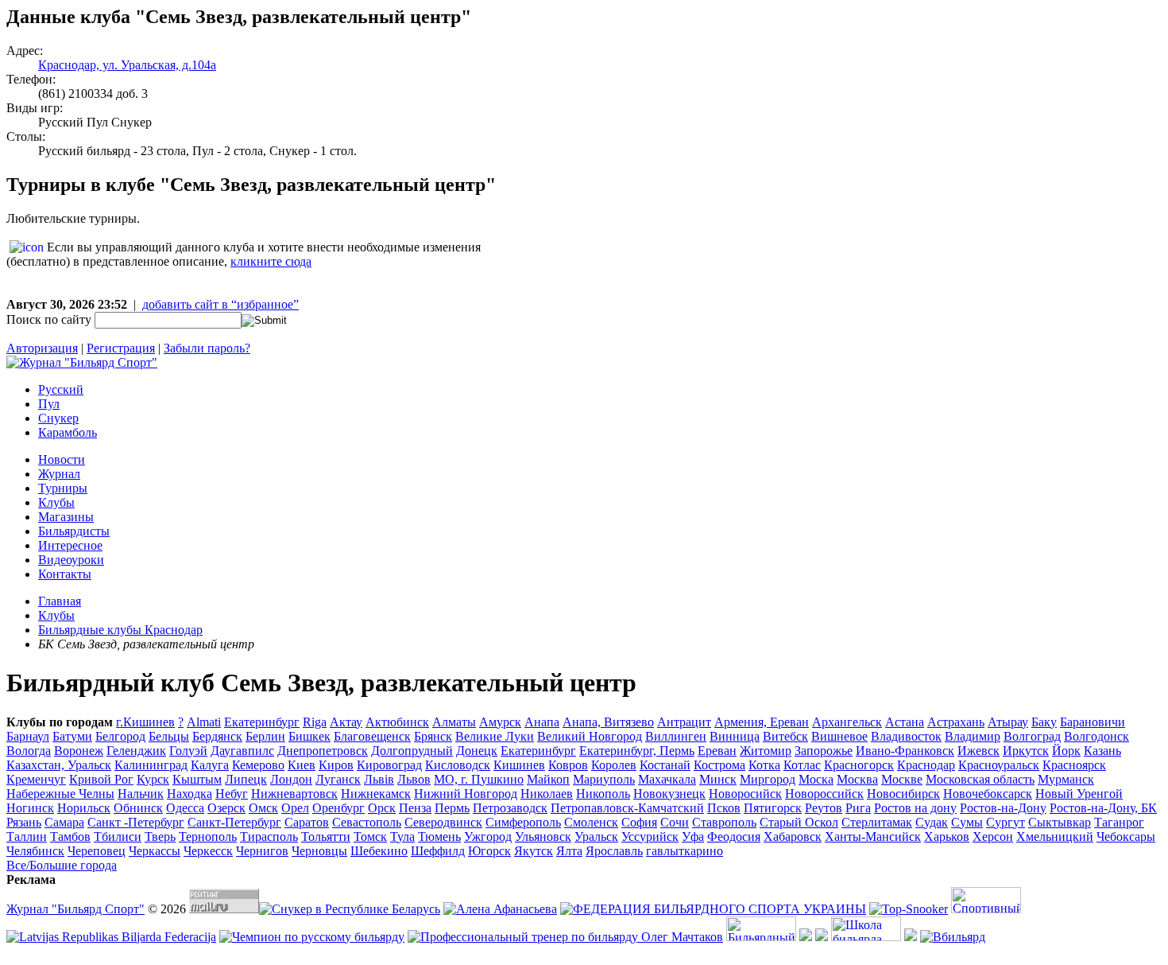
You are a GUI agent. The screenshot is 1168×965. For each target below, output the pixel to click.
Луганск (338, 779)
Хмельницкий (1054, 836)
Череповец (97, 851)
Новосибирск (903, 793)
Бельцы (169, 736)
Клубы (56, 502)
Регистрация (121, 348)
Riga (315, 722)
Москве (901, 779)
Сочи (674, 822)
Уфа (693, 836)
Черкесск (208, 851)
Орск (382, 808)
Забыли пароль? (207, 348)
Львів (379, 779)
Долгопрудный (412, 750)
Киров (336, 765)
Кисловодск (457, 765)
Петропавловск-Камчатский (627, 808)
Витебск (785, 736)
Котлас (802, 765)
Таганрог (1119, 822)
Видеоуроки (71, 559)
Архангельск (847, 722)
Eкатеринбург (262, 722)
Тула (402, 836)
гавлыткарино (684, 851)
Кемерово (258, 765)
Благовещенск (372, 736)
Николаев (546, 793)
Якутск (533, 851)
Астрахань (955, 722)
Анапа (541, 722)
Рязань (23, 822)
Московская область (980, 779)
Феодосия (733, 836)
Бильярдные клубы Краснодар (120, 629)
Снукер (58, 418)
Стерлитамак (876, 822)
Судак (931, 822)
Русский (60, 389)
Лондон (291, 779)
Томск (370, 836)
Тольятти (325, 836)
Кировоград (389, 765)
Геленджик (136, 750)
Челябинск (35, 851)
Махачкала (667, 779)
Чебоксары (1125, 836)
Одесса (185, 808)
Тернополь (208, 836)
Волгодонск (1096, 736)
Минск (718, 779)
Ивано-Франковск (905, 750)
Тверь (160, 836)
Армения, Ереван (761, 722)
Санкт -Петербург (135, 822)
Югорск (489, 851)
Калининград (151, 765)
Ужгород (488, 836)
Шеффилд (438, 851)
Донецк (476, 750)
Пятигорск (773, 808)
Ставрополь (724, 822)
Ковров (568, 765)
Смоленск (591, 822)
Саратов (306, 822)
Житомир (765, 750)
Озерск (226, 808)
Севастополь (366, 822)
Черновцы (319, 851)
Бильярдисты (74, 531)
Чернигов (262, 851)
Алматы (454, 722)
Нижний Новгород (465, 793)
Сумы (967, 822)
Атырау (1008, 722)
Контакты (64, 574)
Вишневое (839, 736)
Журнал (59, 474)
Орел (295, 808)
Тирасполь (269, 836)
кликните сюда (270, 261)
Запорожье (824, 750)
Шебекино (379, 851)
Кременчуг (36, 779)
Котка (764, 765)
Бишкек (309, 736)
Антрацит (684, 722)
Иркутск (1026, 750)
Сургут (1005, 822)
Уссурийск (650, 836)
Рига (858, 808)
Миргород (767, 779)
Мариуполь (604, 779)
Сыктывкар (1059, 822)
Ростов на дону (915, 808)
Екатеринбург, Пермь (636, 750)
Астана (904, 722)
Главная (59, 601)
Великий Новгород (589, 736)
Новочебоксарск (987, 793)
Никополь (603, 793)
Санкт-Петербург (234, 822)
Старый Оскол (799, 822)
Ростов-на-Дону (1003, 808)
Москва (857, 779)
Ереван (717, 750)
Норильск (83, 808)
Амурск (500, 722)
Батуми (72, 736)
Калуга (210, 765)
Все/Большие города (61, 865)
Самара (64, 822)
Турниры (62, 488)
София (639, 822)
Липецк (246, 779)
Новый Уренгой (1079, 793)
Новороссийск (824, 793)
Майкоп (548, 779)
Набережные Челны (60, 793)
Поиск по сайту (48, 319)
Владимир (972, 736)
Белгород (120, 736)
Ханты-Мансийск (873, 836)
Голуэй (188, 750)
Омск (263, 808)
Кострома (719, 765)
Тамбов (70, 836)
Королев (613, 765)
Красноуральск (998, 765)
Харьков (946, 836)
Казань (1102, 750)
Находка (189, 793)
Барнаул (27, 736)
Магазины (66, 516)
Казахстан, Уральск (58, 765)
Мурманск (1066, 779)
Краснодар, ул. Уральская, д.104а (127, 65)
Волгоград (1032, 736)
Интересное (70, 545)
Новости (61, 459)
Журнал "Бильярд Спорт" (75, 909)
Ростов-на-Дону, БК (1103, 808)
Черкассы (154, 851)
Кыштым (197, 779)
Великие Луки (494, 736)
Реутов (823, 808)
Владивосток (906, 736)
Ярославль (614, 851)
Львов (414, 779)
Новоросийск (745, 793)
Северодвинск (443, 822)
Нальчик (141, 793)
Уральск (596, 836)
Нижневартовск (294, 793)
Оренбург (338, 808)
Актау (346, 722)
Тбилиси (117, 836)
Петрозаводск (510, 808)
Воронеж (78, 750)
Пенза (415, 808)
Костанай (665, 765)
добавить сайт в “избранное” (220, 304)
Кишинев (519, 765)
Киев (301, 765)
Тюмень (439, 836)
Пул (49, 404)
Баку (1044, 722)
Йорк (1066, 750)
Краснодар (926, 765)
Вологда (28, 750)
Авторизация (42, 348)
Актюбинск (397, 722)
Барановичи (1092, 722)
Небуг (231, 793)
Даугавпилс (242, 750)
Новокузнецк (669, 793)
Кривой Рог (101, 779)
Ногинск (30, 808)
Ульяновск (543, 836)
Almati (204, 722)
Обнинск (138, 808)
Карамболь (67, 432)
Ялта (569, 851)
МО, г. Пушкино (479, 779)
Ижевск (978, 750)
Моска (816, 779)
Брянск (433, 736)
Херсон (993, 836)
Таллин (26, 836)
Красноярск (1074, 765)
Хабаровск (793, 836)
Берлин (265, 736)
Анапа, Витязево (608, 722)
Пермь (452, 808)
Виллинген (675, 736)
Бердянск (217, 736)
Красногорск (859, 765)
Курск (153, 779)
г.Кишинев (145, 722)
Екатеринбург (538, 750)
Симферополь (523, 822)
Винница (735, 736)
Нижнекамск (376, 793)
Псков (724, 808)
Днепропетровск (322, 750)
